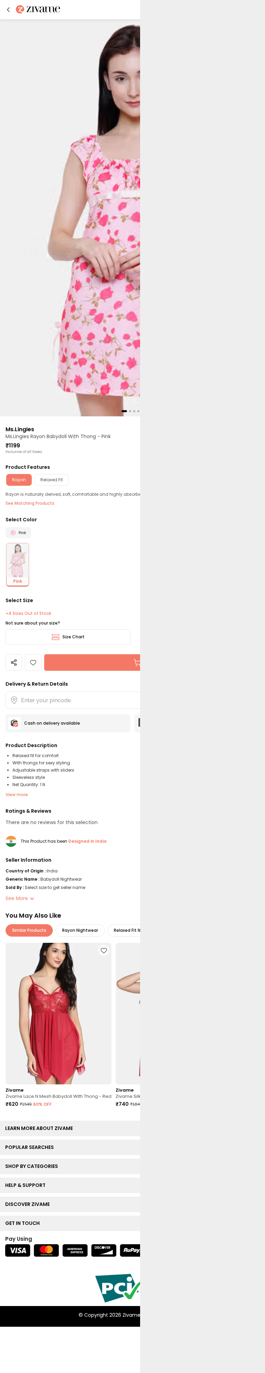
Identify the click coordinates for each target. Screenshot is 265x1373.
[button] (8, 10)
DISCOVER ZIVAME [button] (29, 1204)
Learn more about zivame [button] (40, 1128)
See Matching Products (30, 503)
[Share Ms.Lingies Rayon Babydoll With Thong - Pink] (14, 662)
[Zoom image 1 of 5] (132, 217)
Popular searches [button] (31, 1147)
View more (17, 794)
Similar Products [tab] (29, 930)
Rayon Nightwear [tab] (80, 930)
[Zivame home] (38, 9)
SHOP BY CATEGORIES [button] (33, 1166)
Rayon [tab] (19, 480)
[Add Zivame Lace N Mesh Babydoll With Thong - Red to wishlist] (103, 950)
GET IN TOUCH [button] (24, 1223)
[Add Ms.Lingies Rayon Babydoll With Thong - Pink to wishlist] (33, 662)
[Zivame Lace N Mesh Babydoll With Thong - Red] (58, 1013)
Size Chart (73, 637)
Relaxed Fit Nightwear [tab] (136, 930)
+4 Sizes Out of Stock (28, 613)
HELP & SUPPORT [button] (27, 1185)
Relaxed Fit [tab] (51, 480)
